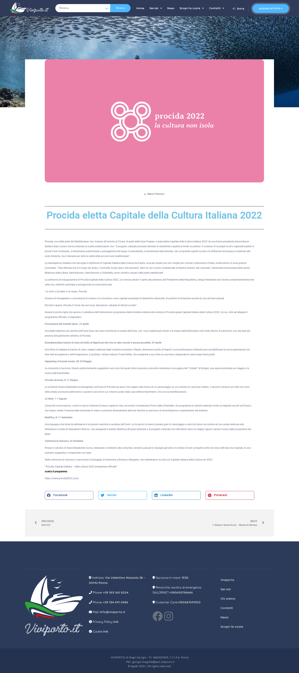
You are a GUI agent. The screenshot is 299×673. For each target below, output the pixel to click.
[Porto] (96, 8)
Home (140, 8)
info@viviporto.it (112, 612)
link (115, 622)
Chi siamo (227, 598)
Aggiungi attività (269, 8)
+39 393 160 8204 (115, 592)
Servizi (154, 8)
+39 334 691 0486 (115, 602)
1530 (185, 578)
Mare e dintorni (155, 194)
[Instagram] (169, 616)
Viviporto (227, 580)
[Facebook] (158, 616)
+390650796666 (181, 592)
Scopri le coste (190, 8)
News (170, 8)
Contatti (214, 8)
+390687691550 (189, 602)
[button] (69, 495)
